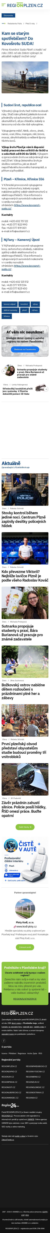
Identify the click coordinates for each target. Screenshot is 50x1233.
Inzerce (4, 1053)
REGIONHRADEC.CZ (10, 1098)
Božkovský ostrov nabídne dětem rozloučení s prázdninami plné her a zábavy (23, 691)
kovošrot (24, 304)
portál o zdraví (20, 1136)
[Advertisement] (25, 429)
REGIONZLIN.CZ (32, 1082)
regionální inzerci (8, 1034)
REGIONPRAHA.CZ (9, 1082)
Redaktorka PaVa (15, 23)
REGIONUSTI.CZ (8, 1087)
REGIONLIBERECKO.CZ (11, 1093)
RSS (40, 1053)
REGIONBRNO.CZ (33, 1077)
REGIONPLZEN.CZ (9, 1066)
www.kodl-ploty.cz (27, 926)
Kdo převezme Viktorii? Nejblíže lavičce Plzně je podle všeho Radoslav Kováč (25, 576)
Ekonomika (8, 15)
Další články (24, 827)
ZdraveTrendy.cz (8, 1140)
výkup (35, 304)
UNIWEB (30, 1119)
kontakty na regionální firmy (12, 1027)
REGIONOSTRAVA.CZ (35, 1093)
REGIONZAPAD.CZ (9, 1072)
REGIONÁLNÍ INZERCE (25, 999)
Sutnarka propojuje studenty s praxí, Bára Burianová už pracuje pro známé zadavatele (32, 373)
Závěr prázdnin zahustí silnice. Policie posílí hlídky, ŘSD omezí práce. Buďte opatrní (24, 809)
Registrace (22, 1053)
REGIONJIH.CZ (8, 1077)
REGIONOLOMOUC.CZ (35, 1087)
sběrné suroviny (10, 310)
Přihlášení (12, 1053)
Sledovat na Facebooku (25, 349)
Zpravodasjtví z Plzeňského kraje (15, 467)
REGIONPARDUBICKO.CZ (36, 1066)
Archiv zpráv (32, 1053)
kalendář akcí (28, 1027)
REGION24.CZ (31, 1098)
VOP (22, 1215)
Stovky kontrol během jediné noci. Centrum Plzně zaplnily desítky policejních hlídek (24, 519)
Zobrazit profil (25, 947)
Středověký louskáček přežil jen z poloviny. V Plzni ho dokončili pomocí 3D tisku (18, 391)
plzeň (24, 310)
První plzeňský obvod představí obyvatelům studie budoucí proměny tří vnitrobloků (24, 750)
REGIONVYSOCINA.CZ (35, 1072)
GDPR (45, 1212)
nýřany (35, 310)
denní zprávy (16, 1023)
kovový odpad (9, 304)
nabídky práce (39, 1027)
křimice (7, 316)
